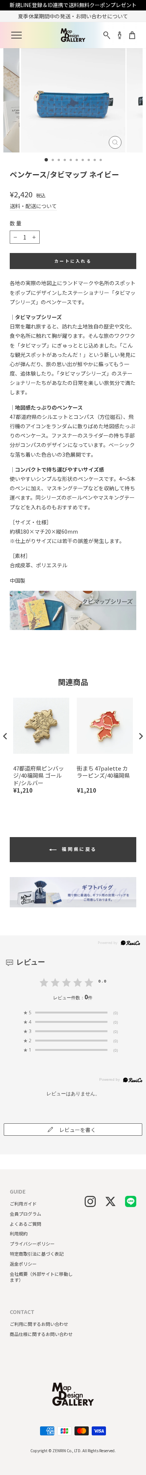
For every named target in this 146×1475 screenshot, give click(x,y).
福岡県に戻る (78, 849)
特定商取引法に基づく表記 (37, 1253)
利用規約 (19, 1233)
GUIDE (17, 1191)
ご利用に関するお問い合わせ (39, 1324)
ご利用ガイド (23, 1203)
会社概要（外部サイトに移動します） (41, 1277)
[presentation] (5, 736)
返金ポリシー (23, 1263)
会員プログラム (25, 1213)
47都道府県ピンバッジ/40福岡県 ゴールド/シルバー (38, 776)
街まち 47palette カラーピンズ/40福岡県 (103, 772)
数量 (16, 223)
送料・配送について (33, 206)
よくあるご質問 (25, 1224)
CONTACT (22, 1311)
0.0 (102, 981)
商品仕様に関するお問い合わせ (41, 1334)
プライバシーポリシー (32, 1243)
